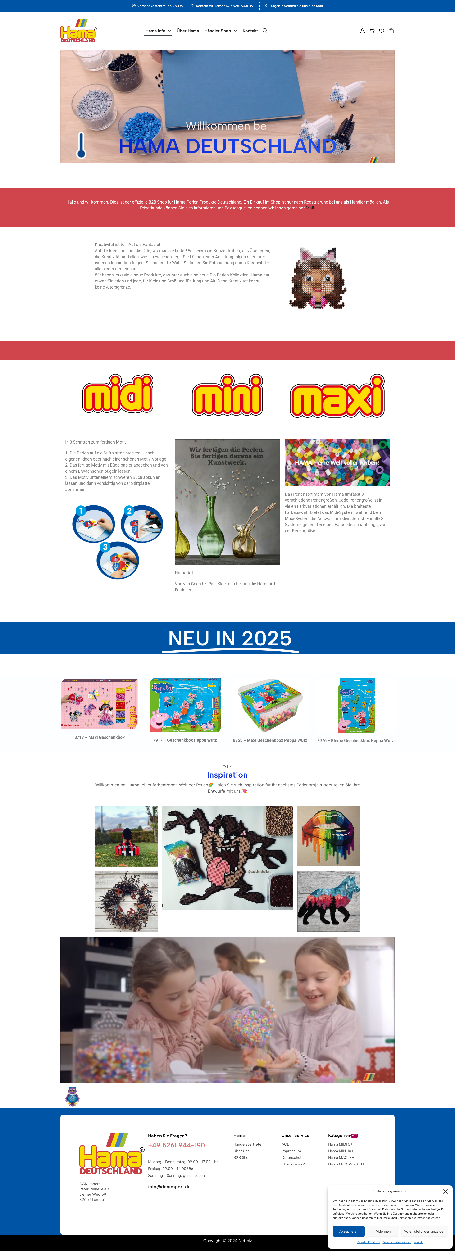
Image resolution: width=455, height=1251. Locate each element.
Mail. (310, 207)
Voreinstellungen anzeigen (424, 1231)
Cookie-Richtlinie (368, 1242)
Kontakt (418, 1242)
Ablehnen (383, 1231)
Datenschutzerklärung (397, 1242)
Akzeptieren (348, 1231)
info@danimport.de (169, 1186)
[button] (445, 1191)
